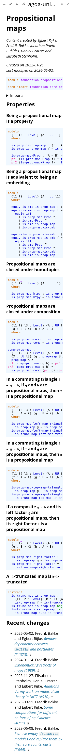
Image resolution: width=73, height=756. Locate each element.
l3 (26, 325)
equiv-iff (23, 213)
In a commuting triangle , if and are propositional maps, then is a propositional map (34, 387)
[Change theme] (10, 4)
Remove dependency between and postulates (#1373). (35, 646)
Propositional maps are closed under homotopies (32, 266)
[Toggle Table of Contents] (4, 4)
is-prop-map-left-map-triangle (37, 423)
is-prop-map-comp (26, 339)
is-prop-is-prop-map (28, 145)
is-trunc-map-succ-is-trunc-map (42, 612)
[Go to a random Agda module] (23, 4)
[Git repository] (62, 4)
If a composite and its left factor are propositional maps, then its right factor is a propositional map (33, 518)
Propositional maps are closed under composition (33, 309)
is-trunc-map (55, 602)
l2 (20, 134)
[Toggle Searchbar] (17, 4)
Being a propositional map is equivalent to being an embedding (33, 177)
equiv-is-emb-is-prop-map (33, 206)
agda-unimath (46, 4)
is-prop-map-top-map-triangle (36, 487)
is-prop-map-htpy (26, 293)
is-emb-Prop (32, 220)
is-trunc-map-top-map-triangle (41, 497)
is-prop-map (56, 293)
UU (51, 134)
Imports (17, 95)
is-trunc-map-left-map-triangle (42, 434)
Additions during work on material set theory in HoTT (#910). (36, 691)
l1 (15, 134)
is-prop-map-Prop (26, 155)
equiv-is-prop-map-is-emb (33, 234)
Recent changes (27, 622)
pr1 (14, 159)
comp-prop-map (19, 349)
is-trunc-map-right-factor (38, 567)
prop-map (49, 356)
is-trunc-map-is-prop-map (33, 595)
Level (32, 134)
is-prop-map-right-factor (33, 557)
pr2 (14, 162)
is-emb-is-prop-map (38, 224)
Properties (20, 104)
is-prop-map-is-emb (38, 227)
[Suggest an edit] (67, 4)
